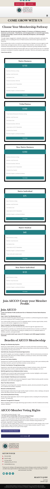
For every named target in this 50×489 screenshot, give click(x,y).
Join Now (45, 480)
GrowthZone (42, 487)
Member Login (44, 481)
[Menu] (47, 15)
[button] (19, 4)
